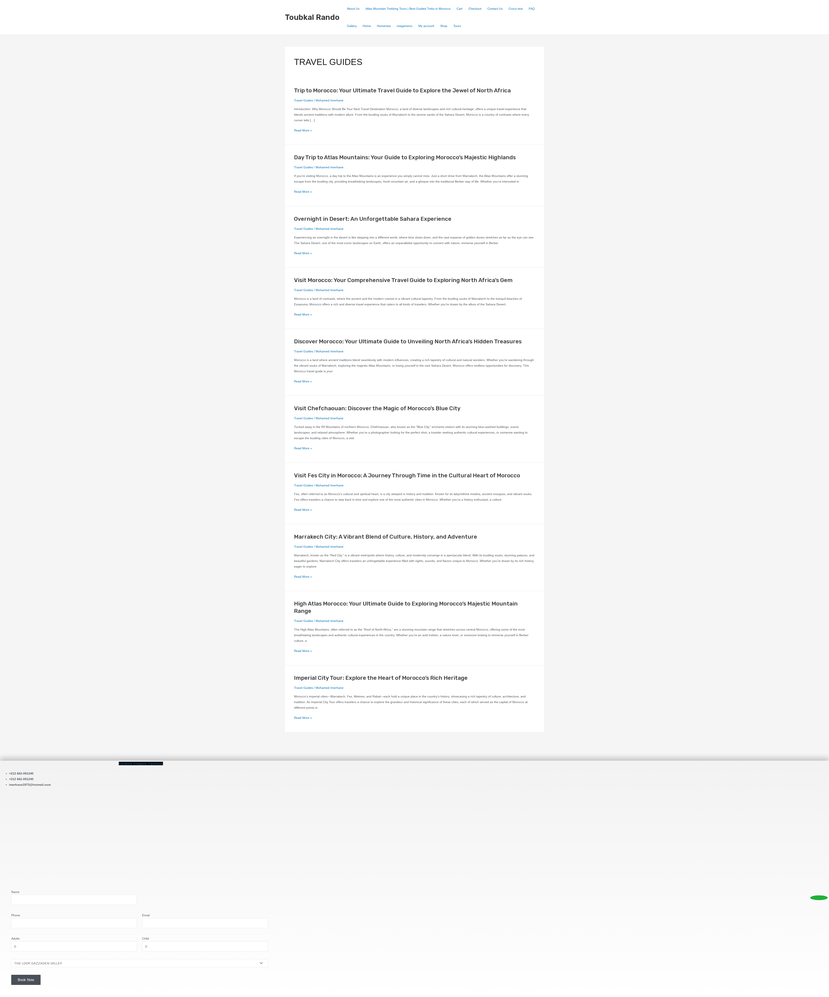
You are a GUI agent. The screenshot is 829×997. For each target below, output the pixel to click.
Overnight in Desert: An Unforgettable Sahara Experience (372, 219)
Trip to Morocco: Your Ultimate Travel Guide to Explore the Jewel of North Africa (402, 90)
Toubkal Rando (312, 17)
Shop (443, 26)
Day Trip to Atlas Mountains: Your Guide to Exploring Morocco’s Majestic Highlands (405, 157)
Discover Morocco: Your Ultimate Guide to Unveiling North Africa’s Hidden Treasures (408, 341)
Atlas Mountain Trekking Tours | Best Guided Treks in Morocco (408, 8)
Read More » (303, 130)
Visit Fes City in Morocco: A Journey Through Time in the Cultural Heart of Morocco (407, 475)
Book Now (26, 980)
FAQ (532, 8)
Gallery (352, 26)
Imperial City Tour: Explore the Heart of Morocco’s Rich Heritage (381, 678)
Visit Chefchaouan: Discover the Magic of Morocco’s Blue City (377, 408)
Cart (459, 8)
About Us (353, 8)
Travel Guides (303, 100)
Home (367, 26)
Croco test (516, 8)
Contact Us (495, 8)
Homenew (384, 26)
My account (426, 26)
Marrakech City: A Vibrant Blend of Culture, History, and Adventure (385, 536)
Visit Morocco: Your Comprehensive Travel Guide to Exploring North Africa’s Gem (403, 280)
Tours (457, 26)
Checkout (474, 8)
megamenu (404, 26)
